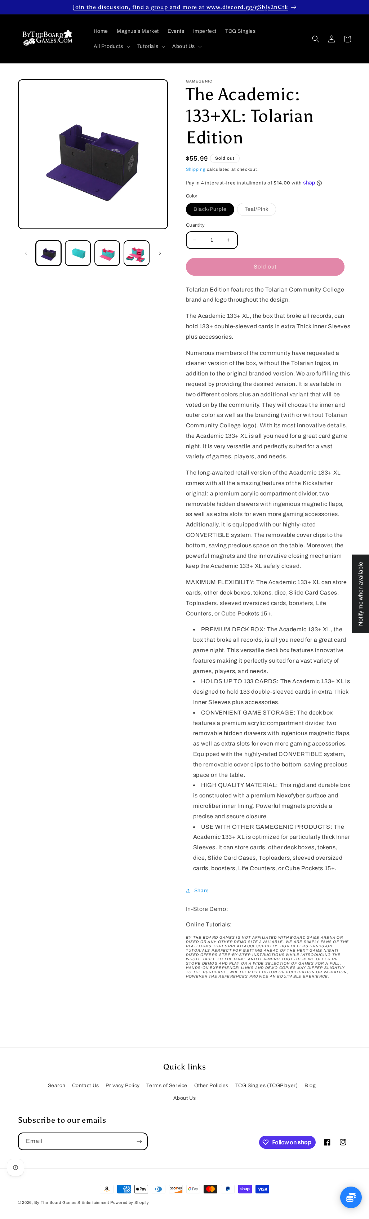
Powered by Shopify (129, 1202)
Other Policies (211, 1085)
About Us (184, 1098)
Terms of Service (166, 1085)
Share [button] (201, 890)
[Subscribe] (139, 1141)
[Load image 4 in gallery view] (136, 253)
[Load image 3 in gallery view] (107, 253)
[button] (111, 46)
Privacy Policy (122, 1085)
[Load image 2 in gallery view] (77, 253)
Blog (310, 1085)
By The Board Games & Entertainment (71, 1202)
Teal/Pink (260, 211)
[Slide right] (160, 253)
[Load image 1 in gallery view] (48, 253)
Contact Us (85, 1085)
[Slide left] (26, 253)
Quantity (195, 225)
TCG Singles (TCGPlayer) (266, 1085)
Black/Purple (214, 211)
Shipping (196, 169)
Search (57, 1085)
